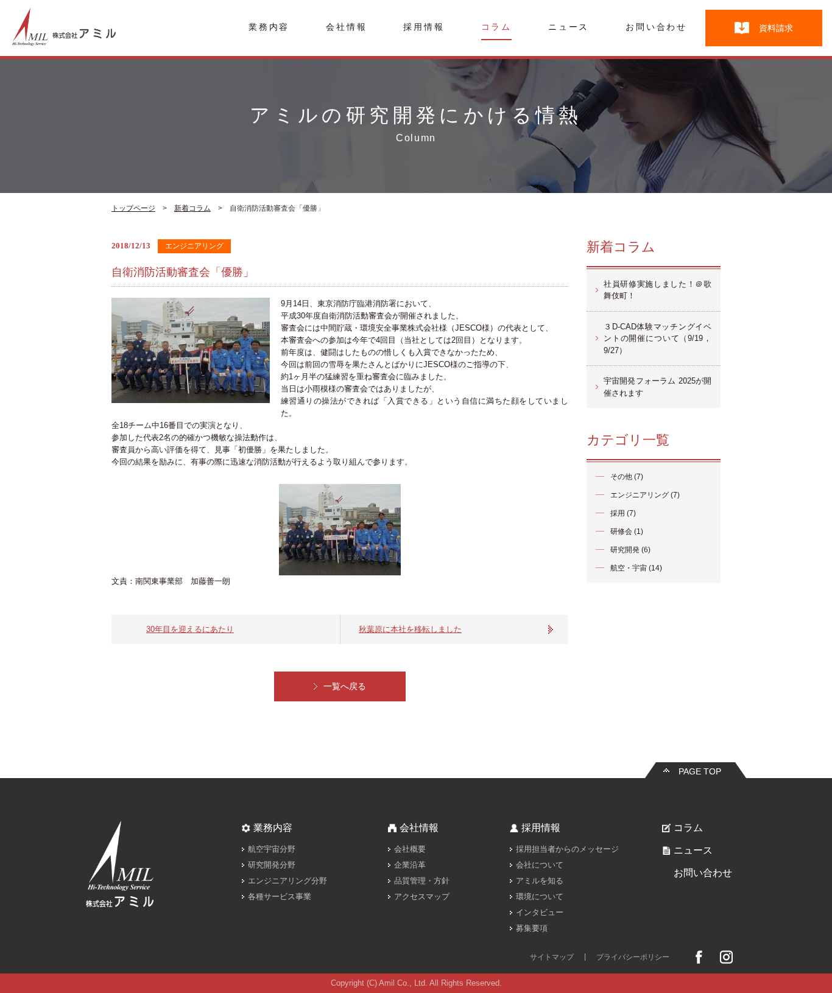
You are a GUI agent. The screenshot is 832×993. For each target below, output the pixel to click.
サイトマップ (552, 957)
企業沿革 (410, 864)
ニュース (568, 27)
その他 (621, 476)
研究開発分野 (271, 864)
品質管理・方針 (421, 880)
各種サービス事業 (279, 896)
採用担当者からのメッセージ (567, 849)
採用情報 (423, 27)
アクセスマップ (421, 896)
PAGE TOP (700, 771)
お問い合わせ (656, 27)
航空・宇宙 (628, 568)
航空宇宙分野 (271, 849)
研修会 (621, 531)
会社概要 (410, 849)
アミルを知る (539, 880)
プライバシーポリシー (632, 957)
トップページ (133, 208)
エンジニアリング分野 (287, 880)
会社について (539, 864)
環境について (539, 896)
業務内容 (269, 27)
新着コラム (192, 208)
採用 (617, 513)
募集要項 (532, 928)
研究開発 (625, 550)
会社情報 (346, 27)
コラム (496, 27)
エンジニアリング (639, 495)
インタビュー (539, 912)
